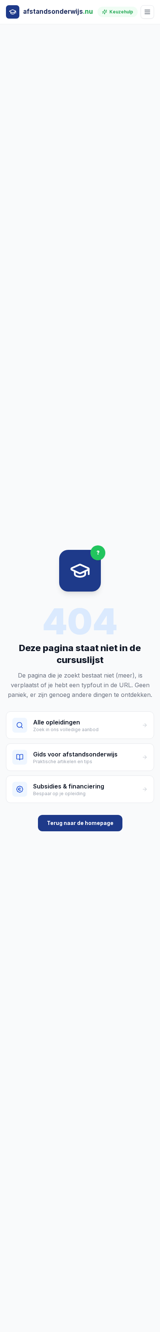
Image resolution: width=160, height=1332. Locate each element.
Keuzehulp (121, 12)
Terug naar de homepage (80, 823)
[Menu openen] (147, 12)
